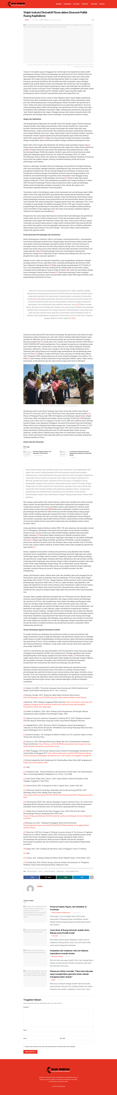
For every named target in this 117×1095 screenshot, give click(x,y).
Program (94, 4)
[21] (31, 540)
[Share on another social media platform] (92, 877)
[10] (57, 272)
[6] (41, 251)
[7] (55, 256)
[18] (79, 418)
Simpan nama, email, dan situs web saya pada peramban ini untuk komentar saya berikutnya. (50, 1046)
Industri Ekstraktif (49, 871)
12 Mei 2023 (35, 20)
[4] (66, 178)
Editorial (76, 4)
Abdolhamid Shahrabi (57, 956)
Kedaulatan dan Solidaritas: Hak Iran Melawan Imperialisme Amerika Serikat (69, 952)
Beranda (59, 4)
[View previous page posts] (56, 463)
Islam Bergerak (61, 1086)
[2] (89, 145)
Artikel (41, 20)
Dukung (102, 4)
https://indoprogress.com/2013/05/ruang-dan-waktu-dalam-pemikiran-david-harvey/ (54, 697)
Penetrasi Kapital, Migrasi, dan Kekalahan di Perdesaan (42, 453)
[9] (66, 270)
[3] (30, 150)
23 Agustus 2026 (38, 455)
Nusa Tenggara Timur (72, 871)
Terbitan (85, 4)
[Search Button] (110, 4)
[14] (42, 342)
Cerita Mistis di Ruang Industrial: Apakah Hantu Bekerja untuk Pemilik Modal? (80, 453)
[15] (35, 354)
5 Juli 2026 (67, 956)
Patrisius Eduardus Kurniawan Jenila (60, 912)
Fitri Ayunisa (54, 936)
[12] (77, 304)
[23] (74, 655)
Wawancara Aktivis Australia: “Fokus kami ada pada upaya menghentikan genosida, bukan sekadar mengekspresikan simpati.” (71, 974)
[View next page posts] (60, 463)
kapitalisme (60, 871)
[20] (37, 535)
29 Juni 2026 (60, 980)
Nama (25, 1030)
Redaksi (27, 20)
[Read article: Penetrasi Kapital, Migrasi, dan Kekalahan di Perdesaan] (27, 454)
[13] (73, 318)
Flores (40, 871)
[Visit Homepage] (16, 4)
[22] (33, 547)
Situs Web (62, 1038)
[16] (27, 358)
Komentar (26, 1007)
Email (25, 1038)
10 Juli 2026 (73, 457)
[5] (53, 211)
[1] (44, 138)
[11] (35, 299)
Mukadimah (67, 4)
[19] (24, 832)
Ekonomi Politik (32, 871)
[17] (89, 413)
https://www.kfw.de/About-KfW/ (35, 762)
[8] (50, 265)
